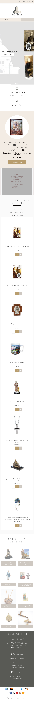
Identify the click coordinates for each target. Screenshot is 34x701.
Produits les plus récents (17, 212)
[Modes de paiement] (6, 689)
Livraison (17, 660)
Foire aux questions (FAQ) (17, 658)
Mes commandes (17, 678)
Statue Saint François (17, 401)
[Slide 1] (15, 83)
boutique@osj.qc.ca (17, 647)
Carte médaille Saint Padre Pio (17, 285)
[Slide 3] (18, 83)
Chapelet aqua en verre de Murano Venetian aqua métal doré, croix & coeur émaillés (17, 519)
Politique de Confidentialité (17, 667)
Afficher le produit (17, 162)
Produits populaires (17, 215)
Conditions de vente (17, 665)
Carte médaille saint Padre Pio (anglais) (17, 246)
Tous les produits (17, 683)
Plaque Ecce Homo (17, 324)
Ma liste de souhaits (17, 681)
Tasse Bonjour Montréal (17, 363)
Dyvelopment (23, 698)
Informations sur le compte (17, 676)
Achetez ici (7, 54)
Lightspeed (10, 698)
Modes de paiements (17, 663)
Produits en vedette (17, 210)
